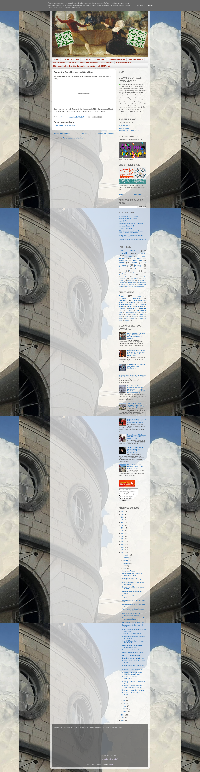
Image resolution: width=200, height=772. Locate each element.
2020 (123, 528)
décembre (126, 555)
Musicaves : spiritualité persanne (133, 690)
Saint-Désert (139, 306)
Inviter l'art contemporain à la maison (131, 223)
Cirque (123, 284)
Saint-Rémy (127, 320)
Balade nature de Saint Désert (132, 650)
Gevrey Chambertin (130, 318)
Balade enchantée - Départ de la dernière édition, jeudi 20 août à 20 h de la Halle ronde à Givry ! (136, 353)
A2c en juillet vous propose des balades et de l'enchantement (136, 366)
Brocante (122, 267)
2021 (123, 525)
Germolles (122, 300)
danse (144, 271)
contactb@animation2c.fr (110, 759)
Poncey (129, 306)
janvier (125, 711)
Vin (131, 267)
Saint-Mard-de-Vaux (131, 312)
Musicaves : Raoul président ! (132, 669)
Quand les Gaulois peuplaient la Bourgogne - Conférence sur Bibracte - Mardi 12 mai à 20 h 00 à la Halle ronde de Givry (136, 389)
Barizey (121, 314)
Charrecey (132, 308)
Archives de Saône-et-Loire (128, 218)
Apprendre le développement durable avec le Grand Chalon (131, 236)
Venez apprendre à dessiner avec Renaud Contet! (133, 609)
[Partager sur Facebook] (99, 117)
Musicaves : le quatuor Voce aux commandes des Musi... (133, 673)
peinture (129, 256)
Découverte (141, 281)
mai (124, 700)
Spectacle (138, 269)
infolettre (139, 267)
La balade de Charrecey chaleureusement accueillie (132, 579)
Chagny (134, 314)
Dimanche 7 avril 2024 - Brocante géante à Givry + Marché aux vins (136, 466)
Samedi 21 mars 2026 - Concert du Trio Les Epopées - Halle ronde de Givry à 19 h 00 (135, 450)
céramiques (142, 275)
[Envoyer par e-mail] (93, 117)
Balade (121, 263)
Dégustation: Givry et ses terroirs (133, 622)
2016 (123, 539)
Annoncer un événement (89, 63)
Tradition (125, 277)
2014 (123, 544)
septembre (126, 563)
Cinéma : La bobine (125, 228)
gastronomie (123, 269)
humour (131, 284)
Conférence (138, 265)
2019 (123, 530)
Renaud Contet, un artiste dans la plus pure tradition (133, 618)
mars (124, 706)
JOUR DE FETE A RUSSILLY (131, 634)
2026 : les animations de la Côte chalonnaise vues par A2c (74, 66)
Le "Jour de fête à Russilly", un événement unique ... (132, 574)
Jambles (138, 296)
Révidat (134, 316)
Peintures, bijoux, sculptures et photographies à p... (132, 646)
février (125, 709)
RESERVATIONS (107, 63)
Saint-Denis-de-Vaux (125, 304)
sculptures (130, 281)
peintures (125, 273)
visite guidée (131, 275)
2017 (123, 536)
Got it (150, 5)
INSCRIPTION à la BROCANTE (129, 131)
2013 (123, 547)
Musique (137, 258)
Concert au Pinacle (128, 571)
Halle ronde (127, 250)
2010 (123, 715)
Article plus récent (62, 134)
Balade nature (134, 271)
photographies (142, 283)
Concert (142, 253)
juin (124, 698)
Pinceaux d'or (138, 273)
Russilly (129, 310)
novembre (126, 558)
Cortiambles (137, 298)
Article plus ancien (106, 134)
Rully (141, 302)
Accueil (56, 59)
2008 (123, 720)
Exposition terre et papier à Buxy (133, 658)
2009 (123, 717)
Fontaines (122, 308)
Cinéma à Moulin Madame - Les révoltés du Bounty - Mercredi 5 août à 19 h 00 (132, 376)
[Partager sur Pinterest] (100, 117)
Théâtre (134, 263)
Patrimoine (123, 260)
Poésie (121, 275)
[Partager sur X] (97, 117)
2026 (123, 511)
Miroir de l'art (123, 221)
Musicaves (122, 271)
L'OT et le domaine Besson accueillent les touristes (131, 614)
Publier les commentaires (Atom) (73, 138)
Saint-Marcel (141, 316)
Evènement (137, 260)
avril (124, 703)
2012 (123, 550)
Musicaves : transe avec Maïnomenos (130, 677)
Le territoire (72, 63)
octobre (125, 560)
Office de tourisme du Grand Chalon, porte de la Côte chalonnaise (131, 231)
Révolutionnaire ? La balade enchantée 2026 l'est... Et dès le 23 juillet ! (136, 436)
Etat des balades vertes (116, 59)
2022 (123, 522)
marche (127, 286)
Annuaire (137, 194)
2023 (123, 520)
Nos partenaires (59, 63)
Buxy (127, 314)
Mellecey (132, 302)
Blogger (111, 764)
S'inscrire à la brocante (70, 59)
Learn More (141, 5)
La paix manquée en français (128, 216)
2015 (123, 541)
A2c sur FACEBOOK (123, 63)
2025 (123, 514)
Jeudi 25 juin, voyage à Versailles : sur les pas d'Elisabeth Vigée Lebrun (135, 405)
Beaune (121, 318)
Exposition (124, 253)
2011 (123, 552)
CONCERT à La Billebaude (131, 655)
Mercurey (122, 298)
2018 (123, 533)
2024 (123, 517)
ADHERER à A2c (104, 66)
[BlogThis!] (95, 117)
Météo (121, 194)
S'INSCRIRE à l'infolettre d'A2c (93, 59)
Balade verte (132, 283)
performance (122, 283)
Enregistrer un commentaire (65, 125)
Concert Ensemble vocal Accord (132, 652)
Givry (121, 296)
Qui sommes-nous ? (135, 59)
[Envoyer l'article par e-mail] (88, 117)
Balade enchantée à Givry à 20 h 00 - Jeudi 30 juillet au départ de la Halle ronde (136, 420)
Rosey (142, 312)
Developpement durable (138, 286)
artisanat (136, 277)
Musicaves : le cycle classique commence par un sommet (132, 686)
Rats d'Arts (134, 279)
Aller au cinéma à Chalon (127, 226)
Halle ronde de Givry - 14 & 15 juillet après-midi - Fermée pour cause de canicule (136, 335)
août (124, 566)
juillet (124, 568)
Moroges (126, 316)
